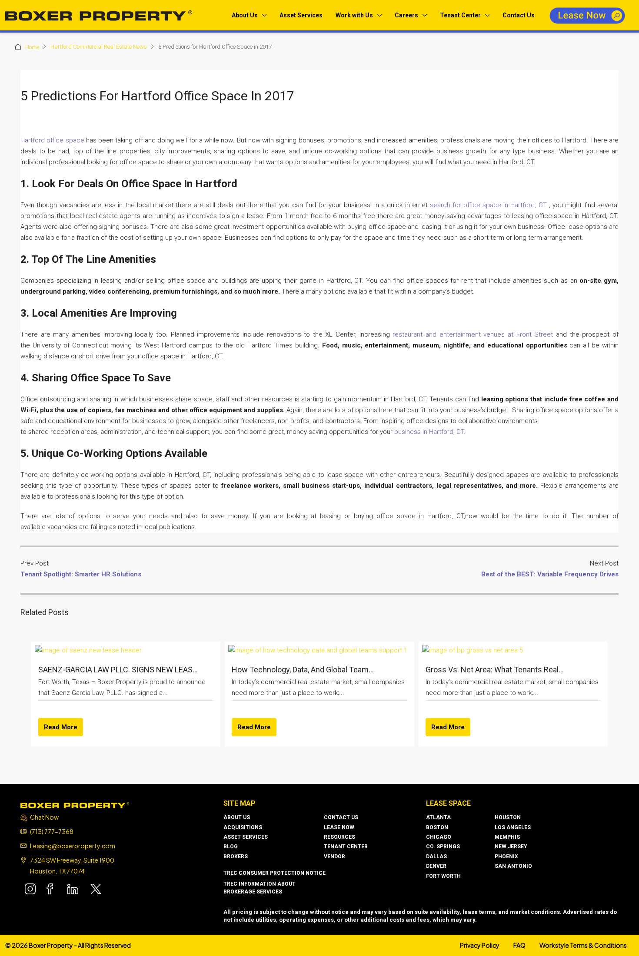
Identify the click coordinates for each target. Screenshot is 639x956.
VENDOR (334, 856)
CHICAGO (438, 837)
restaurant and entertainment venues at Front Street (473, 334)
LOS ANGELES (513, 827)
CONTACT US (341, 817)
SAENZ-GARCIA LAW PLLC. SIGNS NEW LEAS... (118, 669)
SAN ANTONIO (513, 866)
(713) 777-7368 (51, 831)
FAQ (519, 945)
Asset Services (301, 15)
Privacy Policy (479, 945)
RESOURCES (339, 837)
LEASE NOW (339, 827)
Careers (406, 15)
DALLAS (436, 856)
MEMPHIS (507, 837)
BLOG (230, 847)
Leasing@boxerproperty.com (72, 846)
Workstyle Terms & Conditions (583, 945)
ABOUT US (236, 817)
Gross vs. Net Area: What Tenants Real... (495, 669)
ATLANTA (438, 817)
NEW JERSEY (511, 847)
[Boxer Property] (74, 804)
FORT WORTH (443, 876)
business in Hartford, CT (429, 432)
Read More (60, 727)
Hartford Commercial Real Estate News (98, 46)
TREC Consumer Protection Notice (274, 873)
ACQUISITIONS (242, 827)
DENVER (436, 866)
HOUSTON (508, 817)
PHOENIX (506, 856)
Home (32, 47)
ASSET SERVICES (245, 837)
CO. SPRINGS (443, 847)
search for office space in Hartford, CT (488, 205)
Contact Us (519, 15)
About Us (245, 15)
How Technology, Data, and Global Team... (303, 669)
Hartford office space (52, 140)
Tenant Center (460, 15)
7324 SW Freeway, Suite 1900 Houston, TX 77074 (72, 865)
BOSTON (437, 827)
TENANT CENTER (346, 847)
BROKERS (235, 856)
